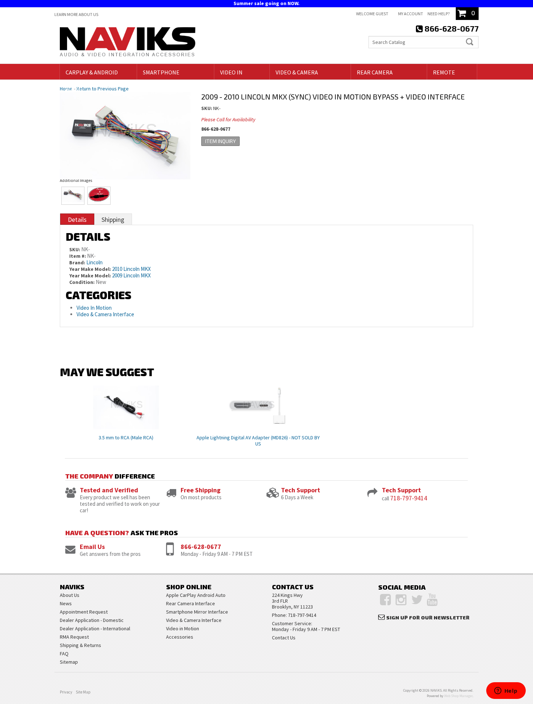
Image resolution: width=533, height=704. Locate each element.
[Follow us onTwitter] (417, 600)
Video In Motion (94, 307)
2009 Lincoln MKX (131, 275)
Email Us (92, 546)
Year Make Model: (90, 269)
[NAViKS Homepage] (127, 42)
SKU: (207, 108)
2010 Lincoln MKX (131, 268)
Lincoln (94, 262)
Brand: (77, 262)
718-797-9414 (408, 498)
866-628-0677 (201, 546)
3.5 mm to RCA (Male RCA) (126, 437)
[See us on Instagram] (401, 600)
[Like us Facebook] (385, 600)
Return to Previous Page (102, 88)
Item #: (78, 256)
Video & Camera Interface (105, 314)
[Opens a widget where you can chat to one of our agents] (506, 691)
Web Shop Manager (458, 695)
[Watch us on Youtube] (432, 600)
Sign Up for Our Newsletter (428, 617)
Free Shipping (200, 490)
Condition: (82, 282)
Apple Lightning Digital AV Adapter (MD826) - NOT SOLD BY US (258, 440)
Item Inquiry (220, 141)
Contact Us (284, 637)
